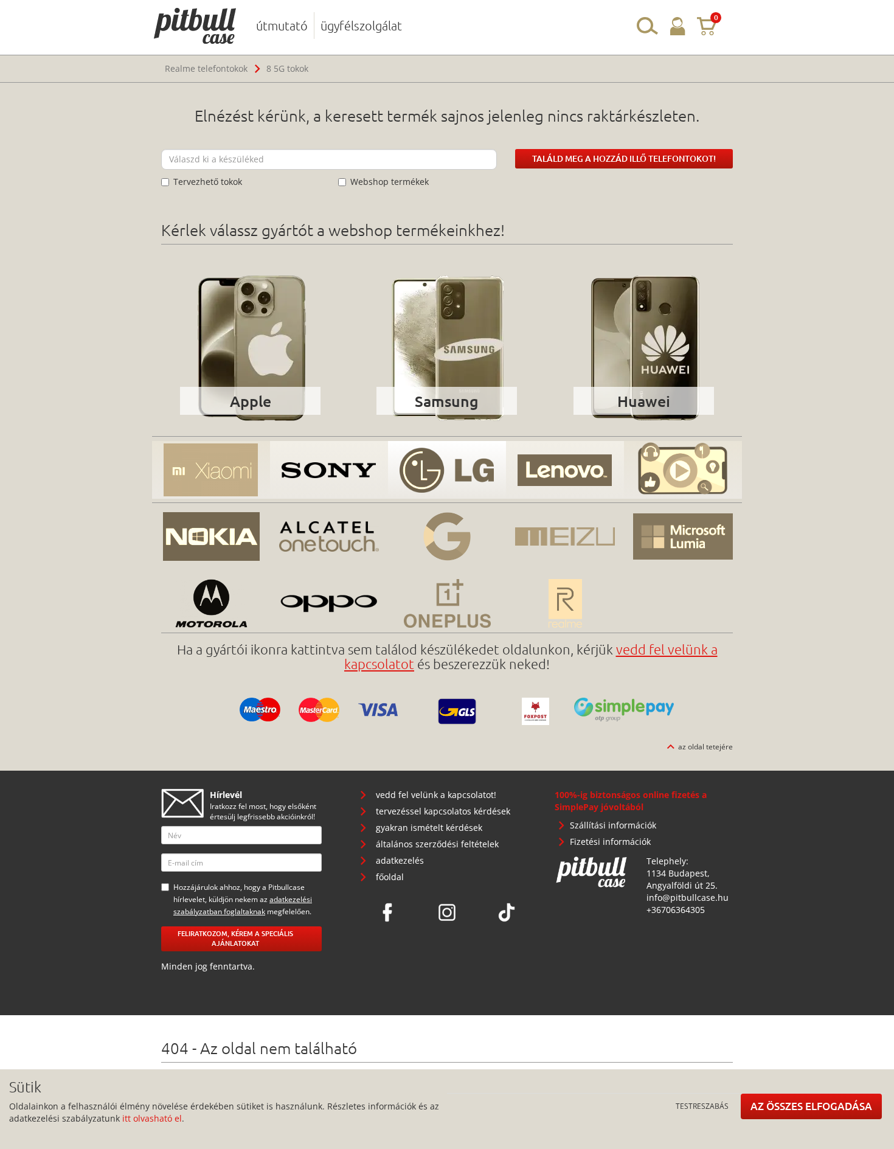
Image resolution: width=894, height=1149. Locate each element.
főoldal (390, 877)
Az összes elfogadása (811, 1106)
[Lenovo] (565, 470)
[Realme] (565, 603)
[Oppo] (329, 603)
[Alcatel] (329, 536)
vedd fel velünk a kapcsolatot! (436, 794)
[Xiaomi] (211, 470)
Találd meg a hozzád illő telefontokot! (624, 158)
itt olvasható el (152, 1118)
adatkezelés (400, 860)
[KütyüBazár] (683, 470)
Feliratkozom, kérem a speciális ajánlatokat (235, 938)
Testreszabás (702, 1106)
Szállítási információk (613, 825)
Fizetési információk (610, 841)
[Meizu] (565, 536)
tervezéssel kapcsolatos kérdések (443, 811)
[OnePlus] (447, 603)
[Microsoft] (683, 536)
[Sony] (329, 470)
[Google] (447, 536)
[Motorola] (211, 603)
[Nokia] (211, 536)
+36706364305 (675, 909)
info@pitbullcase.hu (687, 897)
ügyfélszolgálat (361, 25)
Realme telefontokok (206, 68)
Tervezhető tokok (207, 181)
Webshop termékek (389, 181)
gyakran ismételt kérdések (429, 827)
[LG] (447, 470)
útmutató (282, 25)
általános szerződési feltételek (437, 844)
